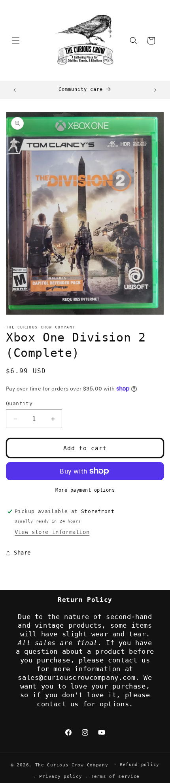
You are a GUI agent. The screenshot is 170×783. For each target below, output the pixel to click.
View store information (52, 532)
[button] (16, 40)
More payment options (85, 490)
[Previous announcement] (14, 90)
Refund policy (139, 764)
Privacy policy (60, 776)
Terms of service (115, 776)
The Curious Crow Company (71, 764)
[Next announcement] (155, 90)
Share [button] (22, 552)
